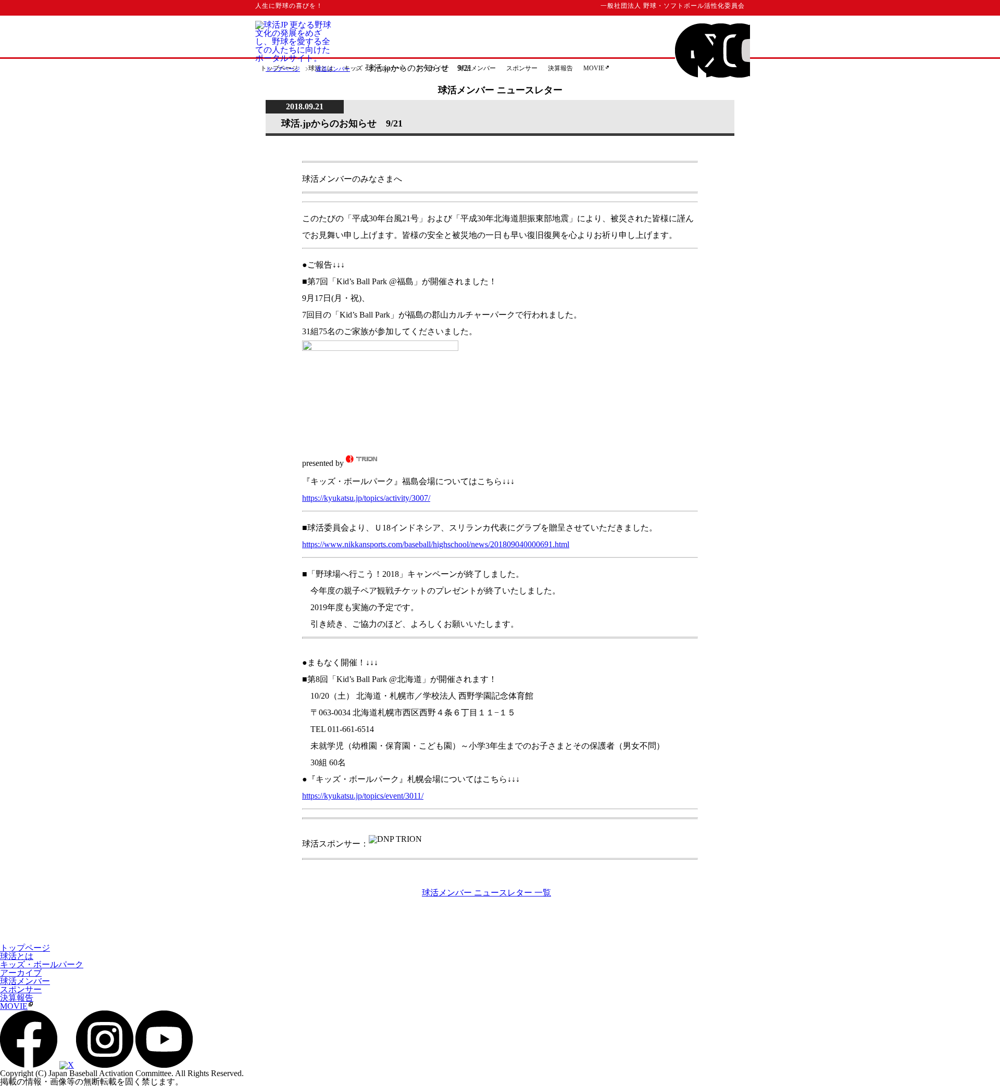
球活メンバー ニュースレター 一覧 (486, 892)
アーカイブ (21, 972)
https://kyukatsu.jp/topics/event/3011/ (362, 795)
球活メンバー (333, 69)
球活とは (16, 956)
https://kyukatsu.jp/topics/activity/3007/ (366, 498)
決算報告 (560, 68)
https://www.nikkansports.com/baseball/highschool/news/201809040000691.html (435, 544)
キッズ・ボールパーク (41, 964)
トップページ (283, 69)
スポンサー (522, 68)
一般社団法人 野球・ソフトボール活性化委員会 (673, 5)
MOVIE (593, 68)
